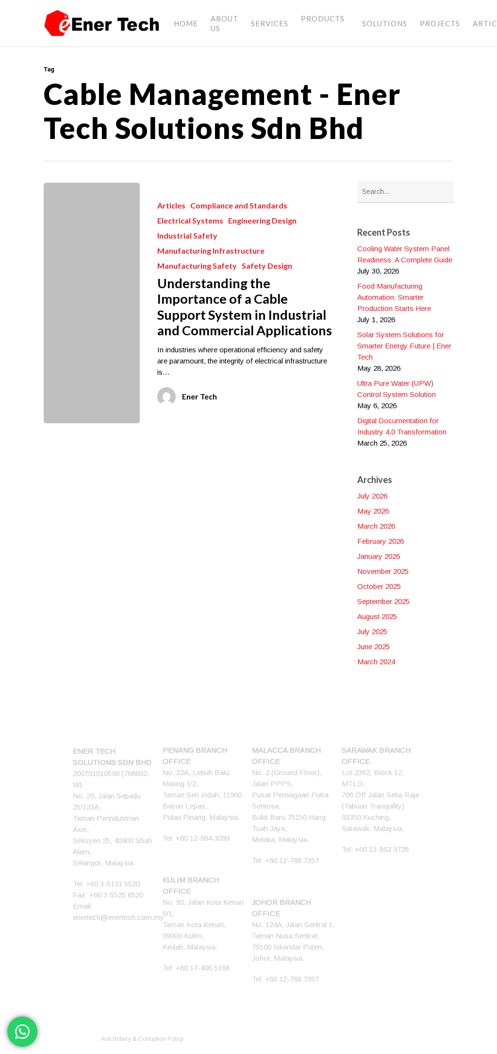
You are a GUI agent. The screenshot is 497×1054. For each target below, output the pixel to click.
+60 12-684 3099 (203, 838)
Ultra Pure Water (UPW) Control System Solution (396, 388)
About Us (224, 23)
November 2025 (383, 571)
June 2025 (373, 646)
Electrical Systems (190, 220)
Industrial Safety (187, 235)
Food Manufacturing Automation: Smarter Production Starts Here (394, 297)
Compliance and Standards (238, 205)
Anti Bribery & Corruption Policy (142, 1039)
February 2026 (380, 541)
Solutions (384, 23)
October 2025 (379, 586)
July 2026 (372, 496)
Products (323, 18)
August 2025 (377, 616)
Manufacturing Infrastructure (211, 250)
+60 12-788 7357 (292, 860)
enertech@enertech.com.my (118, 917)
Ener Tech (199, 396)
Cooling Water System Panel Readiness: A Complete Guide (404, 254)
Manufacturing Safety (197, 265)
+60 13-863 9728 (382, 849)
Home (186, 23)
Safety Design (267, 265)
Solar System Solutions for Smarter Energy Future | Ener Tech (404, 345)
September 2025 (383, 601)
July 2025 (372, 631)
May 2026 (373, 511)
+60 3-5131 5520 (113, 884)
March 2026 (376, 526)
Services (269, 23)
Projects (440, 23)
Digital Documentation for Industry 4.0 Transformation (402, 426)
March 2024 (376, 661)
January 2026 (378, 556)
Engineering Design (262, 220)
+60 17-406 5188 (203, 968)
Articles (171, 205)
